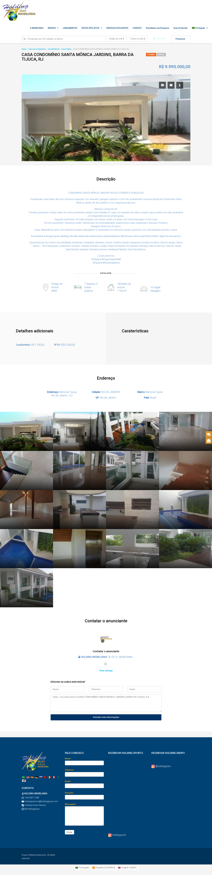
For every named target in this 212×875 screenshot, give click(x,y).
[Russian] (41, 777)
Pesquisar (180, 39)
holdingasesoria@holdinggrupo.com (41, 801)
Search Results (180, 28)
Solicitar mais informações (106, 717)
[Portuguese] (23, 777)
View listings (106, 670)
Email (68, 781)
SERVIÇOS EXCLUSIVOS (117, 28)
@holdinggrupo (163, 766)
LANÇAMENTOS (70, 28)
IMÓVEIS (52, 28)
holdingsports (119, 835)
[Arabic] (58, 777)
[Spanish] (32, 777)
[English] (28, 777)
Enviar (69, 832)
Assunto (70, 793)
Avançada (160, 38)
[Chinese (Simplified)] (45, 777)
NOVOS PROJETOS (90, 28)
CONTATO (137, 28)
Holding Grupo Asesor (35, 805)
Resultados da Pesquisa (157, 28)
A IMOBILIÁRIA (36, 28)
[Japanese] (24, 780)
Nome (68, 758)
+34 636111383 (31, 797)
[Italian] (49, 777)
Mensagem (71, 804)
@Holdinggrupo (32, 809)
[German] (36, 777)
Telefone (70, 770)
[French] (54, 777)
